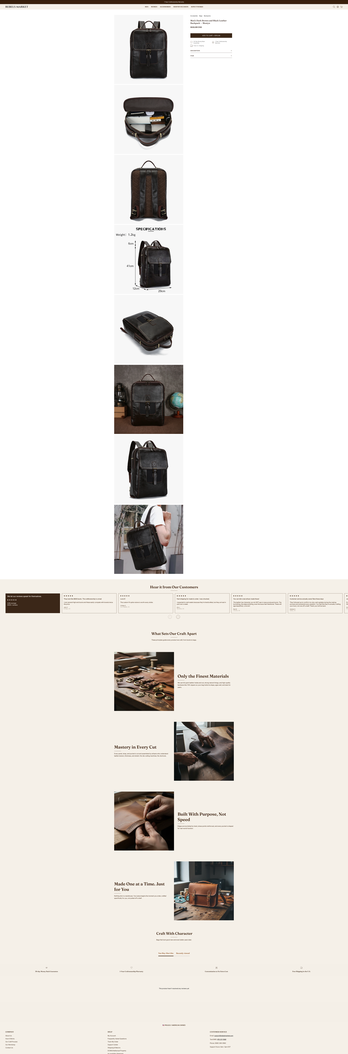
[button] (181, 7)
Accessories (194, 16)
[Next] (178, 617)
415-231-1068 (221, 1039)
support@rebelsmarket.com (223, 1036)
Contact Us (9, 1048)
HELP (110, 1032)
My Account (112, 1036)
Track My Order (113, 1042)
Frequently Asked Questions (117, 1039)
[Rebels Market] (16, 7)
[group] (174, 2)
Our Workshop (10, 1045)
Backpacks (207, 16)
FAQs (192, 56)
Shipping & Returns (114, 1048)
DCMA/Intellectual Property (117, 1051)
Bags (200, 16)
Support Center (113, 1045)
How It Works (9, 1039)
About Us (8, 1036)
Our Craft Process (11, 1042)
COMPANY (9, 1032)
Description (195, 50)
